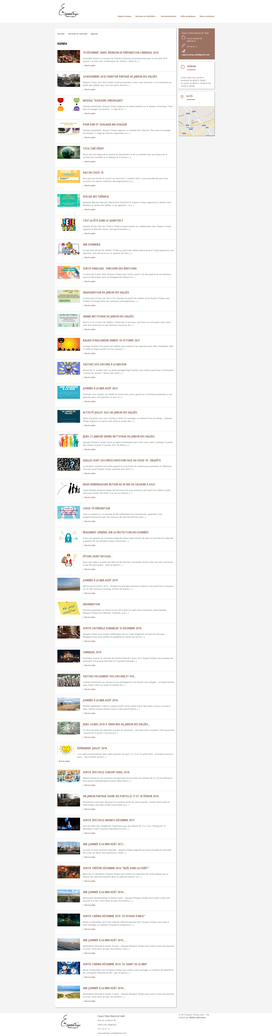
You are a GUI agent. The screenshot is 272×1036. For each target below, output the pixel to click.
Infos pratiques (187, 16)
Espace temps (124, 16)
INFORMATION (91, 604)
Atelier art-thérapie (96, 196)
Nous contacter (207, 16)
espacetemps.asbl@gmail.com (196, 54)
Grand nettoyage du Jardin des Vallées (108, 316)
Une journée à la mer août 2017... (104, 844)
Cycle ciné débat (93, 148)
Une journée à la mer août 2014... (104, 988)
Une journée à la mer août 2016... (104, 892)
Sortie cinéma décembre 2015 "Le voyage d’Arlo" (114, 916)
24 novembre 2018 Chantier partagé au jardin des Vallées (120, 76)
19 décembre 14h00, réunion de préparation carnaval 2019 (121, 52)
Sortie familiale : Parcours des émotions (110, 268)
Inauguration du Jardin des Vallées (106, 292)
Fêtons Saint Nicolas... (98, 556)
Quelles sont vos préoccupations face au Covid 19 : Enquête (122, 460)
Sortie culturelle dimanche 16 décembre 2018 (112, 628)
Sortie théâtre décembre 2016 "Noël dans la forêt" (116, 868)
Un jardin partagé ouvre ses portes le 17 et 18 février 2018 (121, 796)
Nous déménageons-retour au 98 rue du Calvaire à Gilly (119, 484)
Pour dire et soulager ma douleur (105, 124)
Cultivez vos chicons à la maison (104, 364)
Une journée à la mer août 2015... (104, 940)
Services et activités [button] (145, 16)
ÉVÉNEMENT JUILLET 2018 (92, 748)
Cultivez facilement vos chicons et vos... (109, 676)
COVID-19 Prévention (96, 508)
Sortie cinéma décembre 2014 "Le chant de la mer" (115, 964)
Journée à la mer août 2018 (100, 700)
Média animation (197, 1017)
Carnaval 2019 (92, 652)
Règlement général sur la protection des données (115, 532)
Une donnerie (91, 244)
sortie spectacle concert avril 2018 (106, 772)
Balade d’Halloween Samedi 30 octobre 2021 (111, 340)
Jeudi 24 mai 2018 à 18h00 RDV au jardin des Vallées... (116, 724)
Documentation (168, 16)
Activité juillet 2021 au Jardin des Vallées (110, 412)
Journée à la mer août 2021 (100, 388)
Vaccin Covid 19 (93, 172)
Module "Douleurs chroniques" (103, 100)
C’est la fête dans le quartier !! (103, 220)
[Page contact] (196, 121)
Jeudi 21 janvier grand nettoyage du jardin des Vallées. (119, 436)
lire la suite (90, 65)
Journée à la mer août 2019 (100, 580)
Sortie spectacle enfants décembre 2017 (109, 820)
